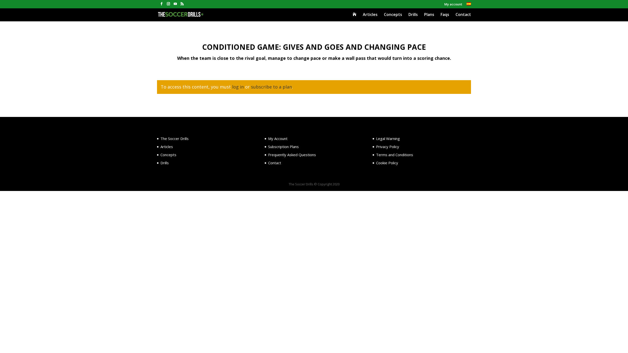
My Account (278, 138)
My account (453, 4)
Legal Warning (388, 138)
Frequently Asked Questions (292, 154)
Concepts (393, 15)
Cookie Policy (387, 162)
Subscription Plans (283, 146)
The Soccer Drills (174, 138)
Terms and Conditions (394, 154)
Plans (429, 15)
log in (238, 87)
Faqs (445, 15)
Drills (413, 15)
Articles (370, 15)
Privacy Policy (387, 146)
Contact (463, 15)
